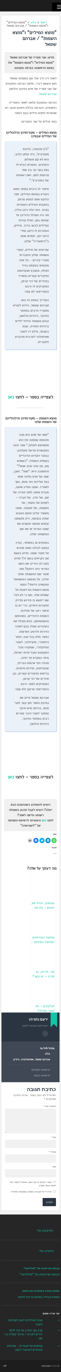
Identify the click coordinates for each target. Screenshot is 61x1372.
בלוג (33, 22)
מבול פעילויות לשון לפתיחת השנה (25, 1322)
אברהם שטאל (48, 94)
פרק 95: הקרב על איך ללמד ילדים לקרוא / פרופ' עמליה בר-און (22, 1334)
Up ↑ (4, 1365)
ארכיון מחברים (45, 1034)
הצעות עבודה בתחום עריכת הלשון (41, 1291)
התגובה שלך (49, 1106)
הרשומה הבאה (42, 1075)
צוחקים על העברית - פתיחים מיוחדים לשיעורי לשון (24, 1348)
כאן (11, 397)
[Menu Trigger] (56, 6)
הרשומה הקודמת (40, 1070)
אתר (54, 1167)
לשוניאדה (46, 1365)
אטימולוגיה (27, 1059)
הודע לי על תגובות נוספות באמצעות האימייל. (31, 1191)
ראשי (43, 22)
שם (53, 1137)
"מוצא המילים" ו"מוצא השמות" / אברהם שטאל (35, 38)
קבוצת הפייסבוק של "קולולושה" (42, 1268)
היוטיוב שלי (46, 1251)
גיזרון (16, 1059)
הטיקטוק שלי (45, 1230)
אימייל (52, 1152)
